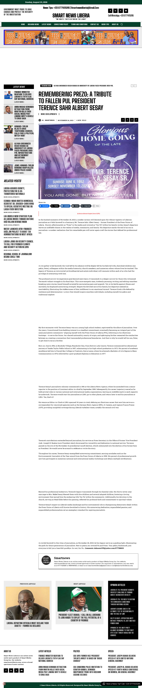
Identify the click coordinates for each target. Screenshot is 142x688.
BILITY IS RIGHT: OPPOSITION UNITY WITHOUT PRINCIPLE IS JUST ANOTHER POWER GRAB (122, 620)
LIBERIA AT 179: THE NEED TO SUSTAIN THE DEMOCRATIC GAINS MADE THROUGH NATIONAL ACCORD (122, 602)
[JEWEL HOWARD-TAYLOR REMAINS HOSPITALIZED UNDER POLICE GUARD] (8, 168)
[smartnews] (40, 120)
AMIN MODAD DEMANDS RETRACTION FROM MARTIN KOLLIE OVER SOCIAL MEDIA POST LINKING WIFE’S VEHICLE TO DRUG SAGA (24, 113)
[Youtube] (126, 11)
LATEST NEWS (19, 102)
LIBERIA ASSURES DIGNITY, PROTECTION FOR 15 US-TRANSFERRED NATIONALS (14, 191)
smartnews (49, 120)
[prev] (132, 86)
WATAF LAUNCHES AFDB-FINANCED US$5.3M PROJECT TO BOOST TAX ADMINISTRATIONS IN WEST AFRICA (18, 231)
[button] (121, 24)
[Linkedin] (115, 11)
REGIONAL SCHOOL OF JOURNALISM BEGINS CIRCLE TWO (18, 255)
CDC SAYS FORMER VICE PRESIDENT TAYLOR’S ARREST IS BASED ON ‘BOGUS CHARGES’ (87, 658)
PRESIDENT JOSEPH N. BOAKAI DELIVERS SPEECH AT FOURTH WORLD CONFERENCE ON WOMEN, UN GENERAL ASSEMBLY (123, 669)
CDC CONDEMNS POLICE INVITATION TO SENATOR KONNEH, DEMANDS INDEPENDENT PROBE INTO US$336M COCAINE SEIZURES (87, 671)
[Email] (132, 120)
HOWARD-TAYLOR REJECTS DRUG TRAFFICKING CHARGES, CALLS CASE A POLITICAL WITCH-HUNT (24, 131)
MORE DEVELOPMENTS (11, 197)
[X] (121, 11)
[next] (135, 86)
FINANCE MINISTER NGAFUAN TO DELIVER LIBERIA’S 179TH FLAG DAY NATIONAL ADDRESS (24, 95)
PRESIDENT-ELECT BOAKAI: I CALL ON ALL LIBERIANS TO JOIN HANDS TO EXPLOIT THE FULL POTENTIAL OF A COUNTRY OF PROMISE (79, 618)
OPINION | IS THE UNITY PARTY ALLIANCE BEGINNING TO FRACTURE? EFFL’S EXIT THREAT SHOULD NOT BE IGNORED (122, 631)
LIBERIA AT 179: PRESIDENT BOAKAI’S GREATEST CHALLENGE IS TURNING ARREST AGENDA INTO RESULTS (122, 592)
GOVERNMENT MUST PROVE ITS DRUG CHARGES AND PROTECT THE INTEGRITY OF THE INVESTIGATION (18, 12)
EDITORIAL (7, 17)
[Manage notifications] (4, 683)
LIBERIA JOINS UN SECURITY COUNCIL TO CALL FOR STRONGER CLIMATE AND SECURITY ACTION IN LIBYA (18, 244)
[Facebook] (110, 11)
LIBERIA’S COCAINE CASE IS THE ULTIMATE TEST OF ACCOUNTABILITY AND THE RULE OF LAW (122, 611)
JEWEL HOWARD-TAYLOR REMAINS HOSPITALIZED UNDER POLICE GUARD (24, 167)
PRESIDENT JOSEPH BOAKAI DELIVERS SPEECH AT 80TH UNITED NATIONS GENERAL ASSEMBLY (122, 658)
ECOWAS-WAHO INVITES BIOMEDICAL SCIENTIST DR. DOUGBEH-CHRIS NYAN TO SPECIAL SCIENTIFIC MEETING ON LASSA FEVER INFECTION (19, 205)
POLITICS (76, 664)
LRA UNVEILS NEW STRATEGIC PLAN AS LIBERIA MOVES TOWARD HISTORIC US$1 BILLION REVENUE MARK (19, 219)
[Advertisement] (71, 62)
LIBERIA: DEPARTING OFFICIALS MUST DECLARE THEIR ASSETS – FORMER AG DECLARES (28, 624)
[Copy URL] (136, 120)
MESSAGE (111, 664)
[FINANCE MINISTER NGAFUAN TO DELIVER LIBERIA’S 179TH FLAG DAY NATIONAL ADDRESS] (8, 95)
